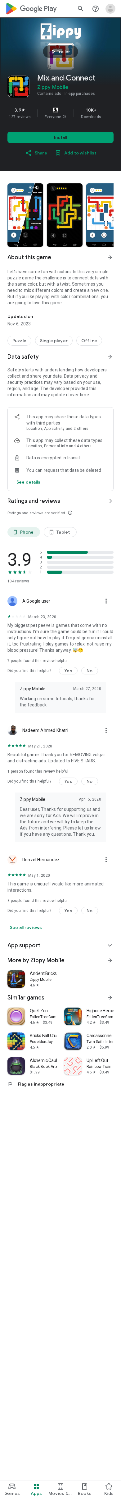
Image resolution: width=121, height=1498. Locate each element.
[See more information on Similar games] (109, 997)
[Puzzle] (19, 340)
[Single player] (54, 340)
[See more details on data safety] (28, 482)
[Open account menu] (110, 8)
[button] (64, 117)
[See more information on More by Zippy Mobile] (109, 960)
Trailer (59, 51)
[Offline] (89, 340)
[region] (60, 113)
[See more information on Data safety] (109, 356)
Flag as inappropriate (35, 1084)
